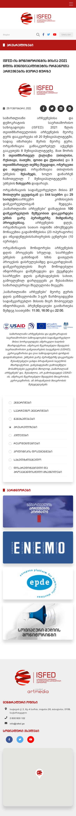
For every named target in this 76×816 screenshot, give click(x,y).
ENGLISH (66, 35)
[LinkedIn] (60, 108)
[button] (39, 773)
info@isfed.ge (17, 723)
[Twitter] (48, 34)
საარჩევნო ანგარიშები (31, 410)
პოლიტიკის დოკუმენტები (33, 451)
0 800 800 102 (17, 718)
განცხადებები (24, 419)
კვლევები (21, 435)
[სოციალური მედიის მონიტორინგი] (38, 621)
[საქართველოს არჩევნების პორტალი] (38, 511)
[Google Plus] (69, 108)
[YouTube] (54, 34)
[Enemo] (38, 547)
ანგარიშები (22, 402)
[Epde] (38, 583)
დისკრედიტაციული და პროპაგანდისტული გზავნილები (38, 470)
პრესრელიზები (25, 427)
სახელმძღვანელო (27, 459)
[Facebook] (43, 34)
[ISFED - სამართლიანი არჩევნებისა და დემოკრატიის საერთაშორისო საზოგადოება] (38, 14)
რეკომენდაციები (27, 443)
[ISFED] (38, 676)
